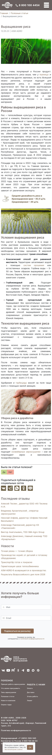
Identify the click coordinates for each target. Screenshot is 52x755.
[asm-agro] (7, 5)
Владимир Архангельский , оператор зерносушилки (19, 512)
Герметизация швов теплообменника (20, 566)
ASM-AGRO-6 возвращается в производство (23, 570)
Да (4, 472)
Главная (4, 13)
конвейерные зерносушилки (26, 451)
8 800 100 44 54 (29, 741)
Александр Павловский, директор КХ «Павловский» (20, 526)
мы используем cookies (13, 749)
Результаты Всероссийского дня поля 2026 (23, 574)
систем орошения (33, 265)
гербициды (21, 383)
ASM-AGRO (9, 718)
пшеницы (44, 74)
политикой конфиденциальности (32, 639)
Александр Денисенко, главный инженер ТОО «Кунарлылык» (24, 537)
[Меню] (46, 5)
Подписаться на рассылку (17, 631)
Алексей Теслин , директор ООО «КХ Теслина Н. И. (24, 505)
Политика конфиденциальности (16, 730)
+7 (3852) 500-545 (27, 738)
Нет (10, 472)
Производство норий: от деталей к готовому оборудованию (24, 556)
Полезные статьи (19, 13)
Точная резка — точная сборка (17, 551)
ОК (30, 747)
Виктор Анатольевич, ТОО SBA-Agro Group (22, 532)
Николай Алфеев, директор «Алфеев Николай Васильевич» (24, 519)
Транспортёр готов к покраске (16, 562)
